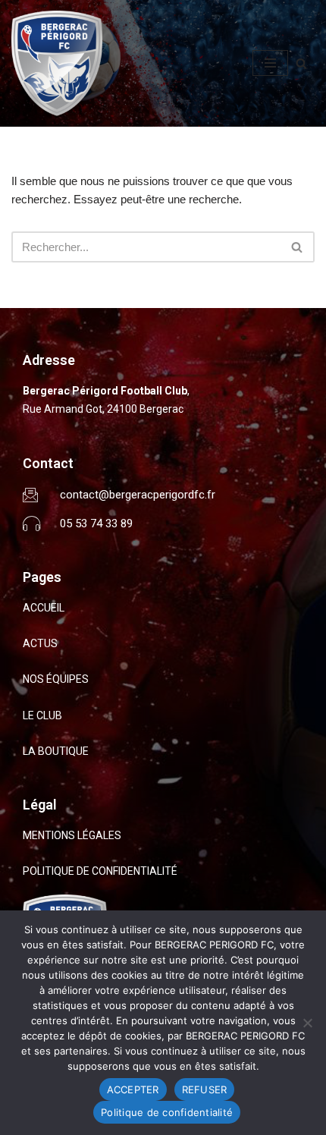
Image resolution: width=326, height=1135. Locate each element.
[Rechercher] (301, 63)
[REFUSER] (307, 1022)
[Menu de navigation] (270, 63)
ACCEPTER (133, 1089)
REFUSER (204, 1089)
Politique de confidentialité (167, 1112)
